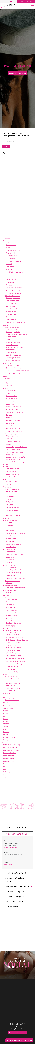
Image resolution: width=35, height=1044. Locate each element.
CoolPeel (9, 522)
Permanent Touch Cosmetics (15, 587)
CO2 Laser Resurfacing (13, 261)
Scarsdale (6, 705)
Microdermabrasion (12, 536)
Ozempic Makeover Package (15, 661)
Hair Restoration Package (14, 664)
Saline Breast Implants (13, 368)
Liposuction (10, 404)
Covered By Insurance (12, 677)
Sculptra (9, 513)
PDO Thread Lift (11, 320)
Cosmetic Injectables (13, 250)
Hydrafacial (10, 530)
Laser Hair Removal (12, 575)
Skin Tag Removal (12, 615)
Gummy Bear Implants (13, 365)
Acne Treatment (11, 599)
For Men (6, 464)
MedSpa (6, 518)
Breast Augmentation (13, 332)
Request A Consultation (26, 1)
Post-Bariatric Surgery (13, 449)
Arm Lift (8, 393)
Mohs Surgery (10, 626)
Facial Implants (11, 311)
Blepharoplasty (11, 277)
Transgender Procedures (14, 428)
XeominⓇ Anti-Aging (13, 515)
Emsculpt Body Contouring (15, 554)
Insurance (6, 675)
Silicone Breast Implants (14, 373)
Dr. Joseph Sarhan (9, 764)
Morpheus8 (10, 541)
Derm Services (9, 621)
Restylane (9, 505)
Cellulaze (9, 385)
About (4, 743)
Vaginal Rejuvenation (13, 426)
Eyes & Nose (9, 275)
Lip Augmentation (12, 314)
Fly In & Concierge (9, 737)
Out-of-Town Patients (12, 700)
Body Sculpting (10, 549)
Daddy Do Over (11, 669)
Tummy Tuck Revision (13, 420)
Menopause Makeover (13, 407)
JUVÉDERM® (10, 496)
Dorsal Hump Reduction (14, 288)
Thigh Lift (9, 415)
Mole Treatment (11, 607)
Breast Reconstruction (13, 342)
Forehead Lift (10, 253)
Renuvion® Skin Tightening (15, 462)
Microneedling (11, 539)
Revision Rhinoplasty (13, 290)
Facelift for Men (11, 477)
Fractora (9, 528)
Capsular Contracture (13, 355)
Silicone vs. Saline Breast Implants (17, 371)
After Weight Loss (12, 436)
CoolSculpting (11, 551)
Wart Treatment (11, 618)
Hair (6, 479)
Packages (6, 628)
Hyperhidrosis (10, 604)
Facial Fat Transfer (12, 309)
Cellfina (8, 383)
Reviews (6, 734)
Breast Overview (11, 329)
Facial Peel (9, 525)
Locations (5, 696)
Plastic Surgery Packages (13, 630)
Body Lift (9, 439)
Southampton (8, 708)
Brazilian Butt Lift (11, 398)
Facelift (8, 247)
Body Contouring (10, 434)
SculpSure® (10, 560)
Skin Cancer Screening (13, 623)
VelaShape (9, 562)
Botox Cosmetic (11, 491)
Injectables (7, 487)
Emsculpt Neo (10, 557)
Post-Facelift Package (13, 655)
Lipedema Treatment (13, 441)
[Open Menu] (32, 6)
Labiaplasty (10, 423)
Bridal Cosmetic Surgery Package (17, 640)
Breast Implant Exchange (14, 360)
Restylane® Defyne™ (12, 510)
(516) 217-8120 (9, 864)
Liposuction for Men (13, 474)
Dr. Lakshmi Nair (8, 755)
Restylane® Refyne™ (12, 507)
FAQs (4, 729)
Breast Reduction (12, 345)
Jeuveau (9, 494)
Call (10, 1040)
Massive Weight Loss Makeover (16, 447)
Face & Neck (9, 243)
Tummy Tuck (10, 417)
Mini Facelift (10, 269)
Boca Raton (7, 716)
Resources (5, 721)
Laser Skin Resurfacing (13, 544)
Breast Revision (11, 352)
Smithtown (7, 711)
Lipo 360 (9, 444)
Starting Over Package (13, 650)
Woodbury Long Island (10, 698)
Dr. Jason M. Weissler (10, 747)
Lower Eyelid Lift (11, 279)
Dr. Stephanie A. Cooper (11, 750)
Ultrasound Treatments (12, 581)
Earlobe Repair (11, 306)
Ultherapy (9, 583)
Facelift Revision (11, 256)
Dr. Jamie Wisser (8, 758)
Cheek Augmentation (13, 298)
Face (5, 241)
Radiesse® (9, 502)
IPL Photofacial (11, 567)
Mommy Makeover (12, 409)
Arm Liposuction (11, 396)
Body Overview (11, 390)
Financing (6, 732)
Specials (6, 724)
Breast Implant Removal (14, 358)
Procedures (6, 239)
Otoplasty (9, 317)
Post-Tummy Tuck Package (15, 658)
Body (5, 376)
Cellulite (7, 378)
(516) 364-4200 (17, 1029)
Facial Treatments (11, 520)
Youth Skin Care (11, 547)
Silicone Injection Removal (15, 431)
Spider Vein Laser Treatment (15, 578)
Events (5, 740)
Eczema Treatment (12, 602)
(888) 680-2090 (17, 1024)
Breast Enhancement (12, 327)
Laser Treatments (10, 565)
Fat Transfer (10, 401)
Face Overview (11, 245)
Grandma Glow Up (12, 666)
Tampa (5, 719)
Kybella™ (9, 499)
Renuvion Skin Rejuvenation (15, 322)
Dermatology (7, 595)
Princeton (6, 713)
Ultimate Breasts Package (14, 653)
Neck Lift (9, 264)
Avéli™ (8, 380)
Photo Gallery (6, 693)
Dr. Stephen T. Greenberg (11, 745)
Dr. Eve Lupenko (8, 761)
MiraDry (8, 592)
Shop (3, 775)
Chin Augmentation (12, 300)
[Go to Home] (8, 6)
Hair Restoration (11, 481)
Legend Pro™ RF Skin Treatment (16, 533)
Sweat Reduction (10, 590)
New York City (7, 702)
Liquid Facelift (10, 258)
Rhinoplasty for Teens (13, 293)
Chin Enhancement (12, 468)
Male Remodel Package (13, 647)
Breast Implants (10, 363)
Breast (5, 325)
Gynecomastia (11, 471)
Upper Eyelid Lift (11, 282)
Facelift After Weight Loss (14, 272)
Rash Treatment (11, 610)
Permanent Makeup (11, 585)
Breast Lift (9, 339)
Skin (6, 597)
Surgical (7, 466)
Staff (5, 769)
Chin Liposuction (11, 303)
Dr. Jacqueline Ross (9, 753)
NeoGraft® (9, 484)
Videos (5, 726)
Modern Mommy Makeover (15, 412)
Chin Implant (10, 266)
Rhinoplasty (10, 285)
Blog (4, 766)
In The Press (7, 772)
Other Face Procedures (12, 296)
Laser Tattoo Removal (13, 570)
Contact (5, 777)
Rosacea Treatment (12, 613)
